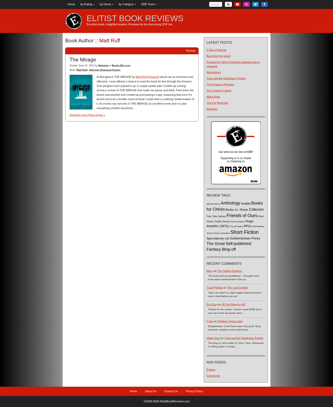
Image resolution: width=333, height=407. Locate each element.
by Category (126, 4)
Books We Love (121, 65)
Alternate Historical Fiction (105, 70)
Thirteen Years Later (230, 321)
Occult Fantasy (236, 226)
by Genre (106, 4)
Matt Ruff (81, 70)
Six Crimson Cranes (219, 90)
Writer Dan (213, 338)
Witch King (213, 96)
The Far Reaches (217, 102)
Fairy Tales (212, 216)
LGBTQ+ (224, 226)
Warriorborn (214, 72)
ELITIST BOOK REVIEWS (135, 18)
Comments (213, 375)
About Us (150, 391)
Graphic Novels (222, 221)
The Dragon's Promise (220, 84)
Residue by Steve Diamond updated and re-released (234, 64)
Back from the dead (218, 56)
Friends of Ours (242, 215)
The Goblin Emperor (229, 271)
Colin (210, 321)
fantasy (222, 216)
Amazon (153, 76)
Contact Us (171, 391)
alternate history (213, 204)
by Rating (86, 4)
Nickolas (103, 65)
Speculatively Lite (218, 238)
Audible (246, 203)
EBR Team (148, 4)
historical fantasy (237, 222)
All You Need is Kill (233, 304)
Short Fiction (244, 232)
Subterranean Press (245, 238)
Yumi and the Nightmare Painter (226, 78)
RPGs (248, 226)
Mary (210, 271)
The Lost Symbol (237, 287)
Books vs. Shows (237, 209)
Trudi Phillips (215, 287)
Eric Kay (212, 304)
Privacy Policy (194, 391)
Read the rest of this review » (87, 115)
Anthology (230, 203)
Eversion (212, 109)
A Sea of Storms (216, 50)
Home (71, 4)
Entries (211, 369)
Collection (256, 209)
